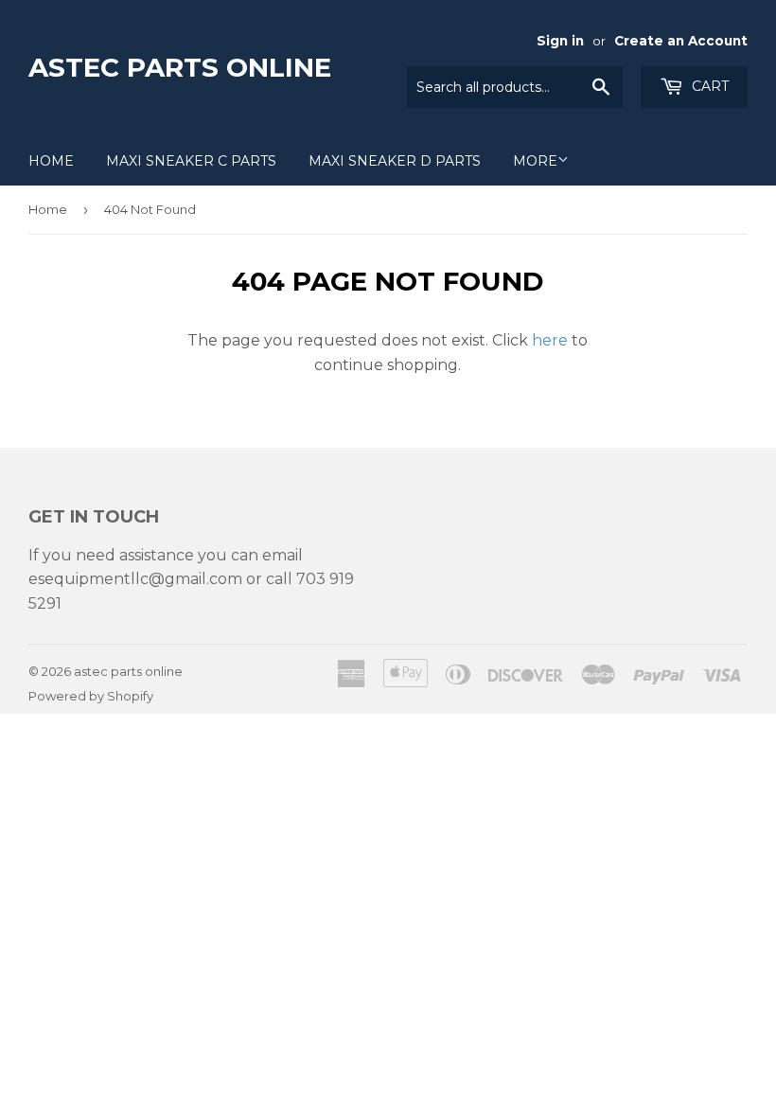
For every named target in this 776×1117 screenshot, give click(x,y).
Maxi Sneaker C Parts (191, 160)
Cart (708, 86)
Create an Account (681, 40)
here (550, 340)
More (535, 160)
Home (51, 160)
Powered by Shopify (90, 695)
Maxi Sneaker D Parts (395, 160)
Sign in (560, 40)
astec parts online (179, 67)
